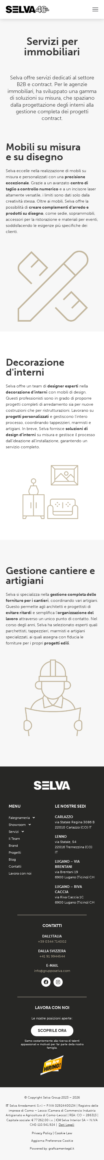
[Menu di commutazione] (95, 9)
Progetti (15, 853)
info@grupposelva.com (52, 971)
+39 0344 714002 (52, 941)
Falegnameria (19, 818)
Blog (12, 859)
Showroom (17, 825)
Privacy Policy (42, 1133)
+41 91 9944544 (52, 956)
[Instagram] (58, 982)
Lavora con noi (20, 873)
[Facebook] (46, 982)
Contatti (15, 866)
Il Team (14, 839)
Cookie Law (63, 1133)
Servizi (14, 832)
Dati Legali (66, 1125)
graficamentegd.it (61, 1148)
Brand (13, 846)
